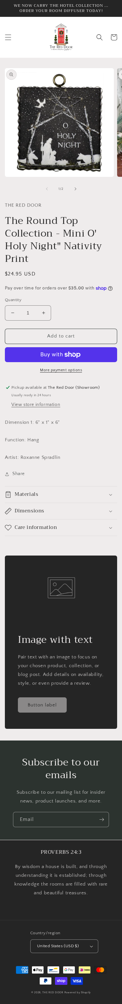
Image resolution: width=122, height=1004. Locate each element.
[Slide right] (75, 189)
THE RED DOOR (53, 992)
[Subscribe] (101, 819)
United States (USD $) (58, 946)
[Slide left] (47, 189)
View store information (35, 404)
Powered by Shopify (77, 992)
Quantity (13, 300)
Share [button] (18, 473)
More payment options (61, 370)
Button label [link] (42, 705)
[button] (8, 37)
